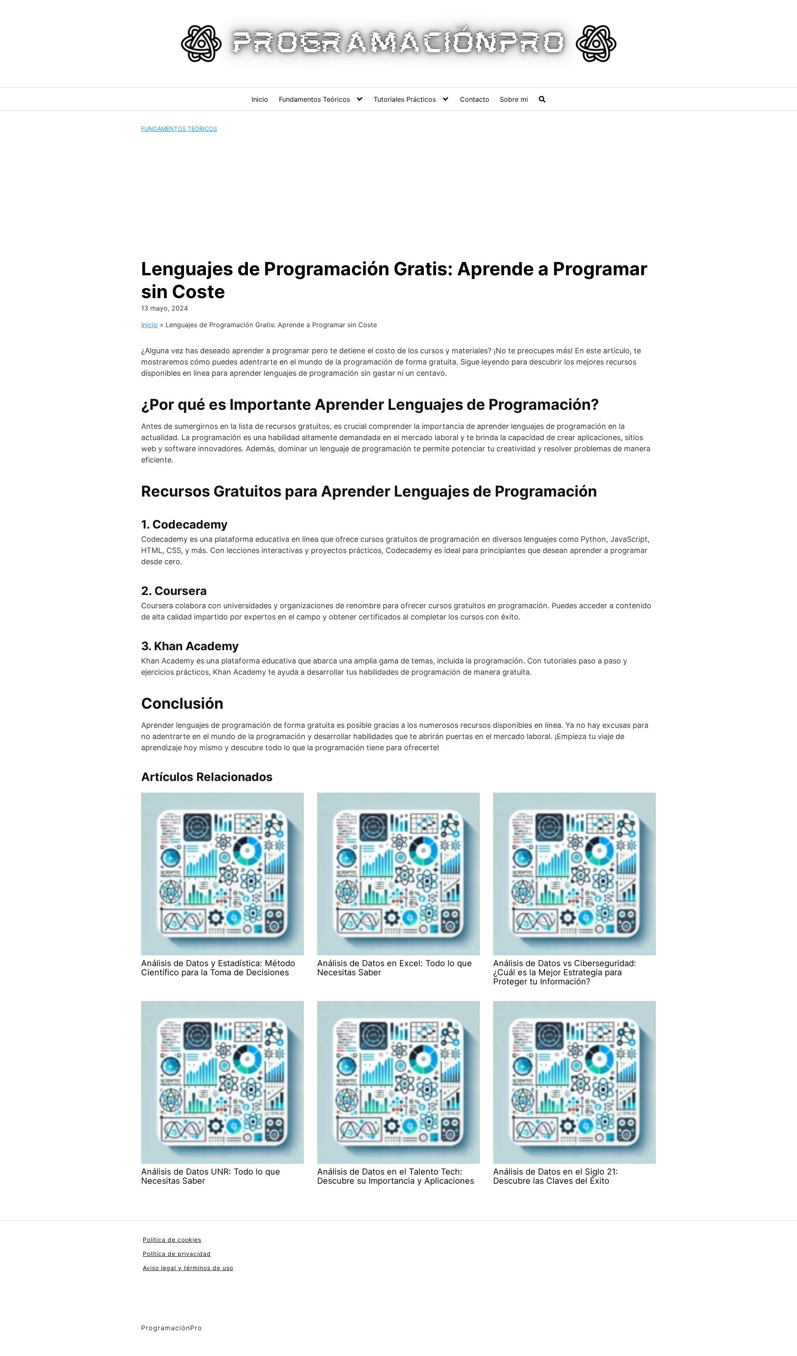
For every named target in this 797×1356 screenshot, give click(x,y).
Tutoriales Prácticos (405, 99)
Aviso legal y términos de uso (188, 1267)
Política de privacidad (177, 1253)
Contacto (474, 99)
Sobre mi (514, 99)
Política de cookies (172, 1239)
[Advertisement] (398, 195)
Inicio (260, 99)
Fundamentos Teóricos (314, 99)
